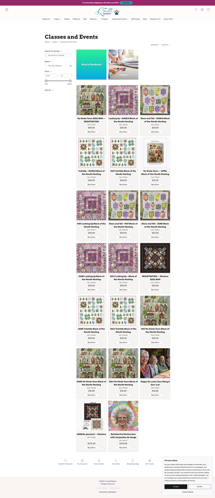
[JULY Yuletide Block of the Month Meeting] (123, 311)
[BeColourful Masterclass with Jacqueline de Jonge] (123, 416)
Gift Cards (135, 19)
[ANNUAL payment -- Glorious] (91, 416)
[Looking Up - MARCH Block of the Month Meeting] (123, 100)
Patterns (76, 19)
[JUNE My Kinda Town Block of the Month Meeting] (91, 363)
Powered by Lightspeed (107, 492)
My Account (82, 464)
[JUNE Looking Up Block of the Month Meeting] (91, 258)
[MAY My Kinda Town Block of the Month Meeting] (155, 311)
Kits (85, 19)
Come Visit (168, 19)
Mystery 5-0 (155, 19)
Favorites (116, 464)
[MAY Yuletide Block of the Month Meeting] (123, 153)
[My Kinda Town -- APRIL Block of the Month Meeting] (155, 153)
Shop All (46, 19)
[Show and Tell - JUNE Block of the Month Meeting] (155, 205)
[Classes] (123, 60)
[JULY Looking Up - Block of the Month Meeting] (123, 258)
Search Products (66, 464)
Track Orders (99, 464)
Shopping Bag (133, 464)
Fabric (57, 19)
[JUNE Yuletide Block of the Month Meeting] (91, 311)
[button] (126, 2)
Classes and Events (68, 42)
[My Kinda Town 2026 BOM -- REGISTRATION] (91, 100)
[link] (187, 491)
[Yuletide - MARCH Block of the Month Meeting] (91, 153)
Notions (93, 19)
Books (67, 19)
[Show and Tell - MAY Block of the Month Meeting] (123, 205)
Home (47, 42)
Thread (104, 19)
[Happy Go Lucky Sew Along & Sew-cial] (155, 363)
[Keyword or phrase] (46, 55)
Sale (145, 19)
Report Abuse (114, 488)
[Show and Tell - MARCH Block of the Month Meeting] (155, 100)
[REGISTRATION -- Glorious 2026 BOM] (155, 258)
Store (55, 42)
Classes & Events (119, 19)
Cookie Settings (101, 488)
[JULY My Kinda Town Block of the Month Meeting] (123, 363)
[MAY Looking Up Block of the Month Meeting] (91, 205)
